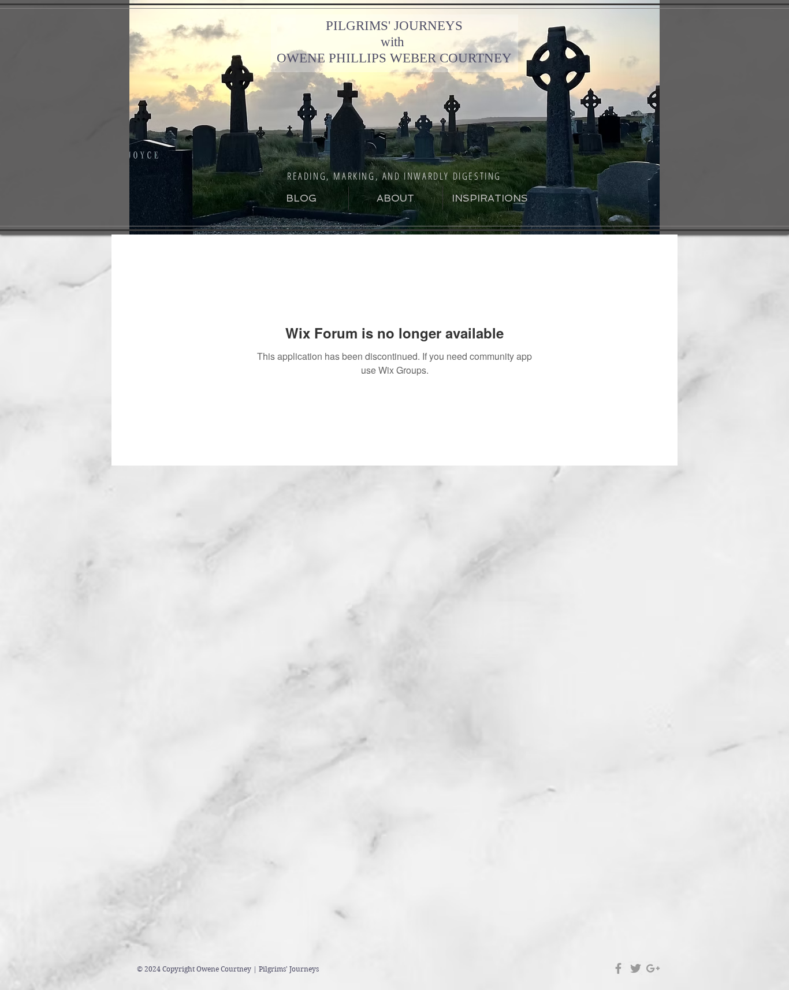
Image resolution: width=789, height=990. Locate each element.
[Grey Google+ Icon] (653, 968)
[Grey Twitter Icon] (635, 968)
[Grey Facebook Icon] (618, 968)
